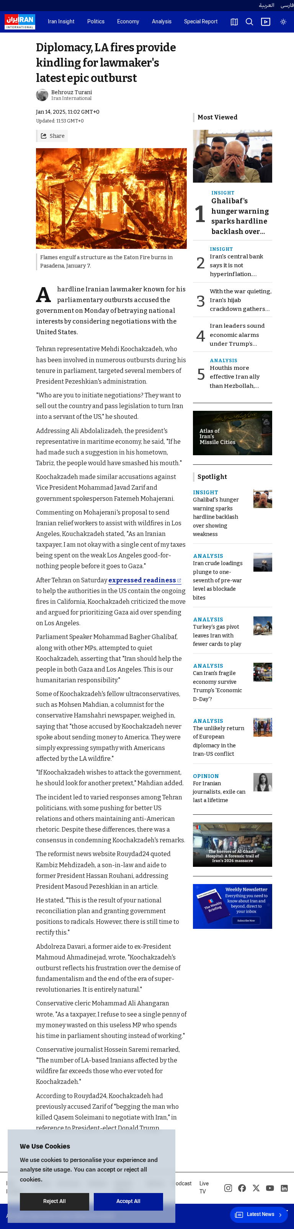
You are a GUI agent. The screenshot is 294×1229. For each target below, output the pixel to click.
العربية (266, 6)
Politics (96, 22)
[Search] (249, 22)
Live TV (204, 1188)
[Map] (234, 22)
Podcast (182, 1184)
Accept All (128, 1202)
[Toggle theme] (283, 22)
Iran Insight (61, 22)
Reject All (54, 1202)
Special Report (201, 22)
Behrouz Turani (71, 92)
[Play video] (265, 21)
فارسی (287, 6)
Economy (128, 22)
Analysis (162, 22)
